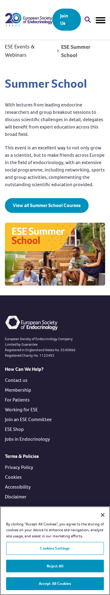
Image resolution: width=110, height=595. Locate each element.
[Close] (102, 515)
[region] (55, 550)
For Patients (17, 400)
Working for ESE (21, 409)
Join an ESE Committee (28, 419)
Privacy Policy (19, 467)
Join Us (64, 19)
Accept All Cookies (55, 583)
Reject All (55, 566)
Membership (18, 390)
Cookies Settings (55, 548)
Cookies (13, 477)
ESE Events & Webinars (20, 51)
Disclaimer (16, 496)
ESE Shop (14, 429)
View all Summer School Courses (47, 205)
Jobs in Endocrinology (27, 439)
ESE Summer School (75, 51)
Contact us (16, 380)
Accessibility (18, 487)
